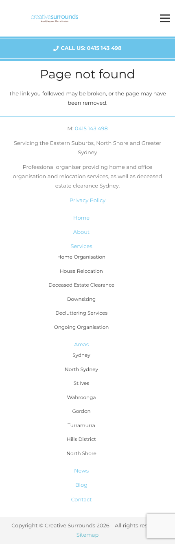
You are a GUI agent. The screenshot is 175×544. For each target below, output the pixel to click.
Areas (81, 344)
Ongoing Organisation (81, 327)
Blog (81, 485)
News (81, 471)
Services (81, 246)
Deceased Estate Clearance (81, 285)
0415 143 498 (91, 128)
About (81, 232)
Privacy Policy (87, 200)
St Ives (81, 383)
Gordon (81, 411)
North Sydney (81, 370)
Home (81, 218)
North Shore (81, 454)
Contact (81, 500)
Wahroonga (81, 398)
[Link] (54, 18)
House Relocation (81, 271)
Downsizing (81, 299)
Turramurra (81, 426)
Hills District (81, 439)
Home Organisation (81, 257)
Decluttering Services (81, 313)
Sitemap (88, 535)
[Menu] (165, 18)
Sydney (81, 355)
